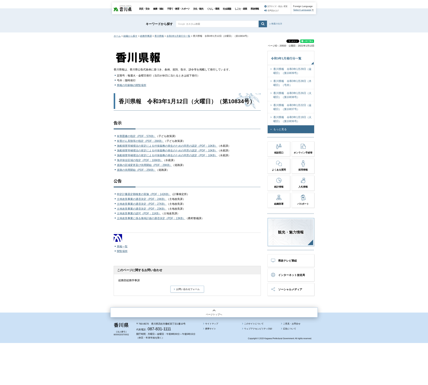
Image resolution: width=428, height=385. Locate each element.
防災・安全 (144, 8)
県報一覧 (122, 246)
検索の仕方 (276, 23)
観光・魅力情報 (291, 232)
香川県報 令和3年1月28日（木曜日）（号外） (292, 83)
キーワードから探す (159, 24)
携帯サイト (210, 328)
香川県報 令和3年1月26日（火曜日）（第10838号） (292, 95)
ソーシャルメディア (290, 289)
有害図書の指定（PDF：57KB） (136, 136)
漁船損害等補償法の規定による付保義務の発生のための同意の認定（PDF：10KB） (167, 145)
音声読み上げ (273, 10)
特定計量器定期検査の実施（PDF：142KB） (144, 194)
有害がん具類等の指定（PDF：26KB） (140, 141)
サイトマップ (211, 323)
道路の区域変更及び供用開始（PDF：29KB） (144, 165)
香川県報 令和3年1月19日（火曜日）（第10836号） (292, 119)
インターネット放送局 (291, 275)
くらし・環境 (213, 8)
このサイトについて (254, 323)
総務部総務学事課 (129, 280)
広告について (289, 328)
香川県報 (159, 36)
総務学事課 (146, 36)
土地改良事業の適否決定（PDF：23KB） (142, 208)
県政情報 (255, 8)
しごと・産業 (241, 8)
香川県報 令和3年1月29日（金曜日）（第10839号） (292, 71)
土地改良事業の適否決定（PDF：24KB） (142, 199)
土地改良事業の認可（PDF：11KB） (139, 213)
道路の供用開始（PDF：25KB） (136, 169)
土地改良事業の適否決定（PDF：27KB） (142, 203)
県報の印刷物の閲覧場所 (131, 85)
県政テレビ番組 (287, 260)
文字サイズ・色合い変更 (277, 6)
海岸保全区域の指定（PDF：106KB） (140, 160)
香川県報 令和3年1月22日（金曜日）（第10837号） (292, 107)
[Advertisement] (214, 355)
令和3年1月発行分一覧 (178, 36)
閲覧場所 (122, 251)
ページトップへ (214, 314)
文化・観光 (198, 8)
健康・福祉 (158, 8)
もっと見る (280, 129)
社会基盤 (227, 8)
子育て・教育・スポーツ (178, 8)
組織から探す (130, 36)
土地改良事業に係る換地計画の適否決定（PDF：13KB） (151, 218)
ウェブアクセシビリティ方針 (258, 328)
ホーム (117, 36)
